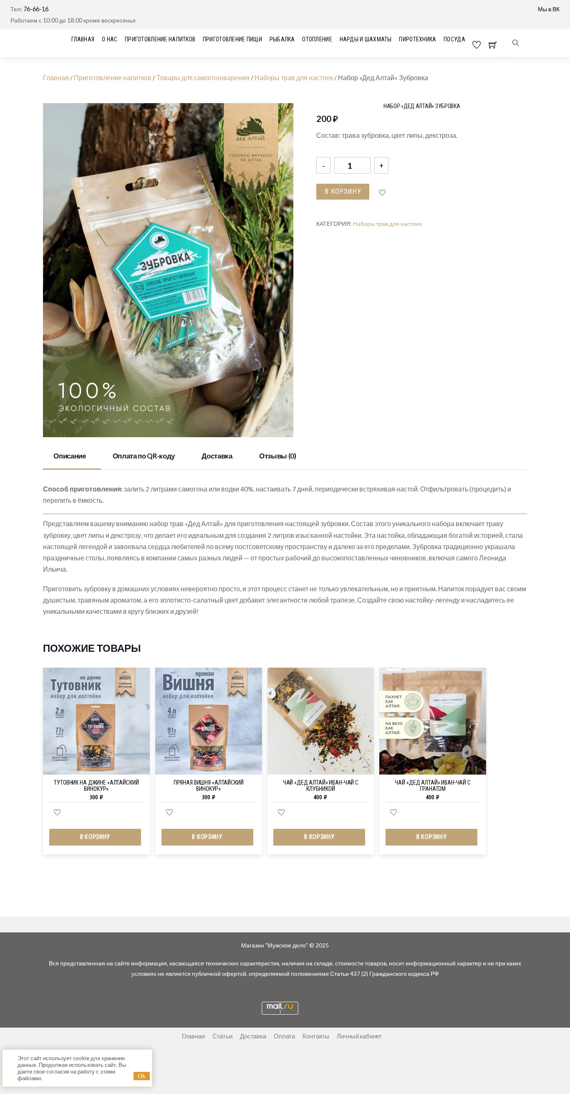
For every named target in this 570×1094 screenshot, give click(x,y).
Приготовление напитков (160, 39)
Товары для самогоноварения (203, 77)
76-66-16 (35, 9)
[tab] (72, 457)
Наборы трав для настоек (294, 77)
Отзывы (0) (277, 455)
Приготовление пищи (232, 39)
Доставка (217, 455)
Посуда (454, 39)
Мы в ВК (549, 9)
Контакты (316, 1036)
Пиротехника (417, 39)
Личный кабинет (359, 1036)
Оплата (284, 1036)
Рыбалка (282, 39)
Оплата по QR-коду (144, 455)
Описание (69, 455)
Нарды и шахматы (366, 39)
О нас (109, 39)
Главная (56, 77)
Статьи (222, 1036)
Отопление (317, 39)
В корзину (343, 191)
